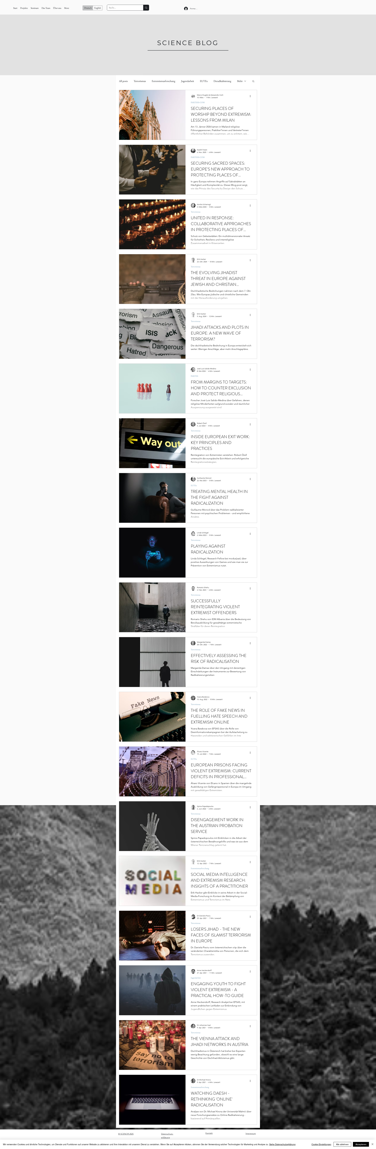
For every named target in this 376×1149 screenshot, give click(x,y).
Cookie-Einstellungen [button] (321, 1144)
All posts (123, 81)
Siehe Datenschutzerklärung (282, 1144)
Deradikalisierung (222, 81)
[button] (253, 81)
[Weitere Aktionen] (251, 96)
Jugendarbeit (187, 81)
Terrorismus (140, 81)
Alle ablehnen (342, 1144)
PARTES (194, 376)
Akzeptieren (360, 1144)
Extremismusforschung (163, 81)
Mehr (240, 81)
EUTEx (204, 81)
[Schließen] (372, 1144)
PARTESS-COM (198, 102)
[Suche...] (146, 7)
